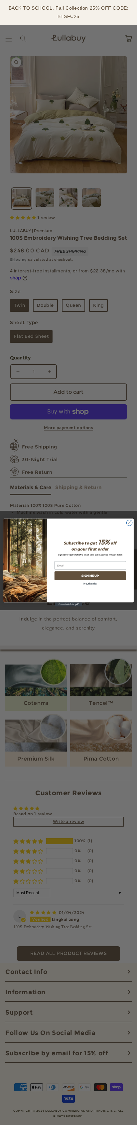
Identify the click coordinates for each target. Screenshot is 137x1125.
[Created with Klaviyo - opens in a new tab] (68, 605)
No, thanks (90, 584)
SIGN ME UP (90, 575)
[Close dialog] (129, 523)
